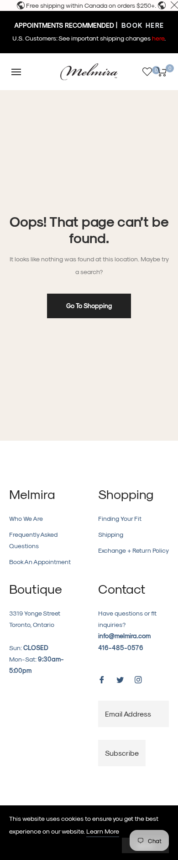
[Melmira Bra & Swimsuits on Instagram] (138, 679)
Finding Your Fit (119, 518)
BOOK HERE (141, 25)
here (158, 38)
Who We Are (26, 518)
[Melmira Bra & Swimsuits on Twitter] (120, 679)
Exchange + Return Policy (133, 550)
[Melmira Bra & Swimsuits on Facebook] (101, 679)
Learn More (102, 831)
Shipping (110, 534)
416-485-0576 (120, 647)
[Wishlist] (147, 71)
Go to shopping (89, 306)
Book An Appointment (40, 561)
